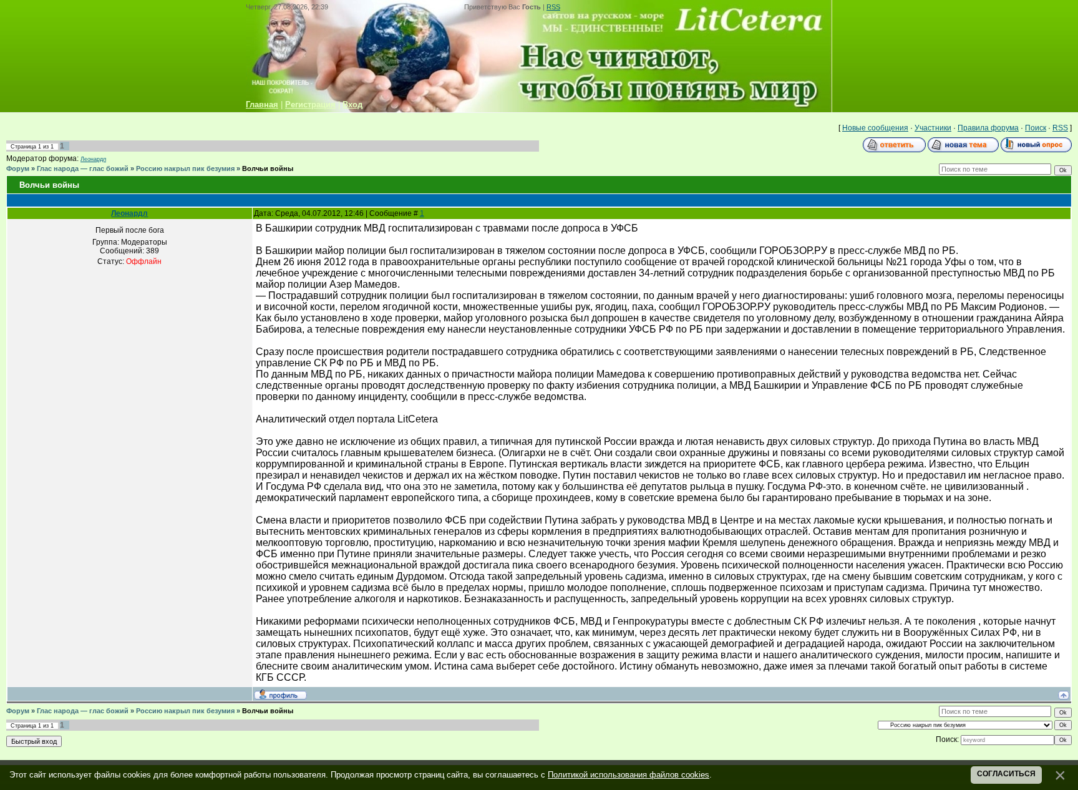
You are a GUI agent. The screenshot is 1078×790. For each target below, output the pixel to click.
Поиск (1035, 128)
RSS (553, 7)
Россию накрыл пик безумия (185, 168)
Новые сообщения (875, 128)
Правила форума (988, 128)
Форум (17, 168)
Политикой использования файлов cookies (628, 774)
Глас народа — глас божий (83, 168)
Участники (933, 128)
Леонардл (93, 159)
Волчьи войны (267, 168)
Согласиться (1006, 773)
